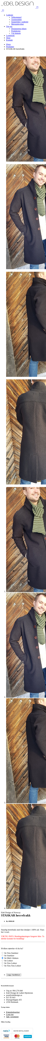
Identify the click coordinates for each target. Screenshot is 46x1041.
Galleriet (9, 15)
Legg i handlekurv (13, 975)
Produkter (10, 47)
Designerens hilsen (18, 29)
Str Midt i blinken (11, 958)
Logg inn (10, 1014)
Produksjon (15, 31)
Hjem (8, 44)
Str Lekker (8, 961)
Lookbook (10, 35)
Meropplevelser (17, 24)
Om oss (9, 26)
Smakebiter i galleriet (19, 22)
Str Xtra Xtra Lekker (12, 966)
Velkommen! (16, 17)
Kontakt (9, 40)
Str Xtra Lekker (10, 963)
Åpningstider (16, 19)
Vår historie (16, 33)
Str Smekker (9, 956)
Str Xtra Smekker (11, 953)
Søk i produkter (12, 1017)
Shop (8, 38)
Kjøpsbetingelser (13, 1012)
